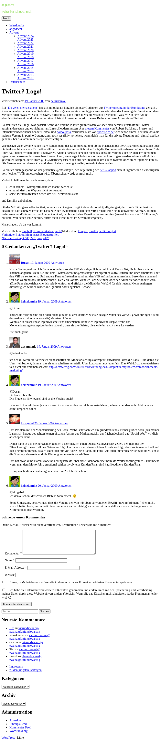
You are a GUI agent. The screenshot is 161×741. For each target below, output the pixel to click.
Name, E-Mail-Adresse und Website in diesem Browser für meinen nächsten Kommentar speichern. (71, 582)
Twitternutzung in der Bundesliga (124, 107)
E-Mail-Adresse (16, 567)
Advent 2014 (25, 71)
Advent (14, 32)
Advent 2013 (25, 74)
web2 (58, 231)
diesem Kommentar (97, 128)
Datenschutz (17, 81)
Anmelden (15, 720)
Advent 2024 (25, 36)
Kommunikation (43, 231)
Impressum (16, 666)
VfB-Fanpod (108, 170)
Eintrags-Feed (18, 724)
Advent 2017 (25, 60)
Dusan (25, 262)
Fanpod (83, 231)
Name (10, 560)
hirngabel (27, 423)
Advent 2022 (25, 43)
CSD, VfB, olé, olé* (25, 238)
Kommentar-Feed (20, 727)
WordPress (8, 737)
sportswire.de (105, 132)
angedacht (8, 4)
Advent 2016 (25, 64)
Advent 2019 (25, 53)
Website (10, 574)
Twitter (93, 231)
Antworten (57, 262)
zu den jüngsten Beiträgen (25, 670)
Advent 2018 (25, 57)
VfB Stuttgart (107, 231)
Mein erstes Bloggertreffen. (30, 234)
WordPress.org (18, 731)
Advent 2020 (25, 50)
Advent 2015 (25, 67)
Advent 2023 (25, 39)
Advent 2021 (25, 46)
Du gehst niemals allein (22, 107)
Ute (11, 628)
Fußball (27, 231)
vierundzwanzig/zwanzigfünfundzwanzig (24, 629)
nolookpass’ (64, 132)
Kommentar (13, 553)
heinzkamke (16, 25)
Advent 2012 (25, 78)
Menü (6, 18)
